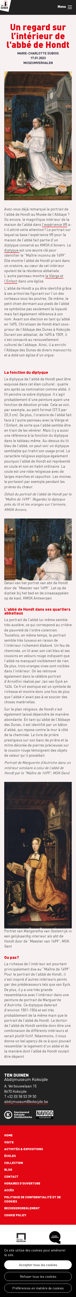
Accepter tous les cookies (38, 1265)
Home (8, 1135)
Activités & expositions (23, 1149)
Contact (11, 1176)
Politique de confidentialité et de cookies (32, 1199)
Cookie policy (15, 1215)
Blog (8, 1169)
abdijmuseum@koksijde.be (26, 1101)
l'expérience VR (54, 224)
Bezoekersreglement (22, 1208)
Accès (9, 1190)
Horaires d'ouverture (22, 1183)
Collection (13, 1163)
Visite (9, 1142)
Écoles (10, 1156)
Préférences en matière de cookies (38, 1288)
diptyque (11, 250)
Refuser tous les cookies (38, 1276)
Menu (69, 7)
